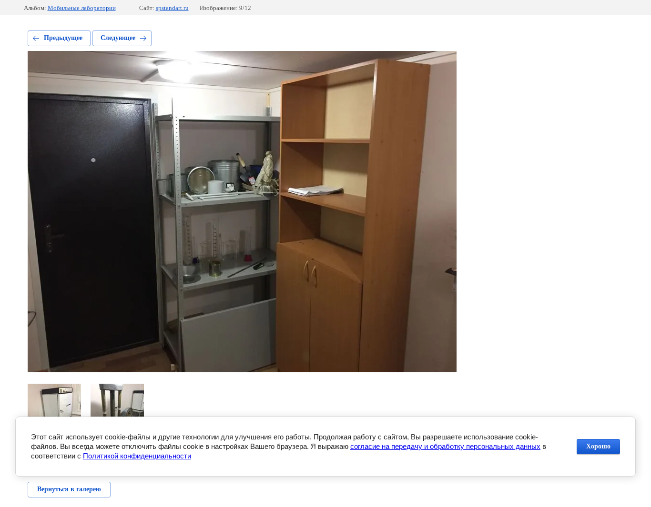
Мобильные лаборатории (82, 7)
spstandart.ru (172, 7)
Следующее (118, 37)
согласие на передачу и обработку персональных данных (445, 446)
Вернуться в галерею (69, 489)
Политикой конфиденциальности (137, 456)
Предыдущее (63, 37)
